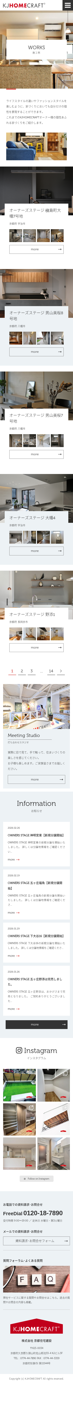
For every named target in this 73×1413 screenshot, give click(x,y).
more (35, 779)
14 (51, 671)
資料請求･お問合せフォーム (34, 1241)
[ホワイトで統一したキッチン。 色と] (19, 1153)
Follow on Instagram (38, 1178)
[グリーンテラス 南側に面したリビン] (19, 1085)
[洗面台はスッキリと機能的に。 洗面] (53, 1153)
